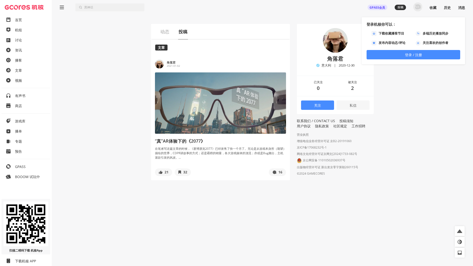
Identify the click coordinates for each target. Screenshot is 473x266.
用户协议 (304, 126)
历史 (447, 7)
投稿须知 (346, 120)
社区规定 (340, 126)
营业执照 (303, 135)
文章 (161, 47)
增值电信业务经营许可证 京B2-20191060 (324, 141)
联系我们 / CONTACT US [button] (316, 120)
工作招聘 (358, 126)
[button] (163, 172)
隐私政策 (322, 126)
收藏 (433, 7)
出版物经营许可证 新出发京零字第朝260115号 (327, 167)
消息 (461, 7)
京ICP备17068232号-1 (312, 147)
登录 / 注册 (413, 54)
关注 (317, 105)
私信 (353, 105)
